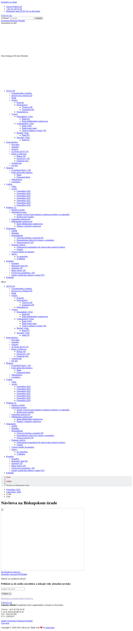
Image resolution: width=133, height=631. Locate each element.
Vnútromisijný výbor (25, 123)
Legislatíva (15, 182)
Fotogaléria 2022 (24, 198)
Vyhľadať (5, 18)
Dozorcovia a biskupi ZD (21, 95)
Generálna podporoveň (20, 219)
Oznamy (14, 149)
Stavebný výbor (23, 137)
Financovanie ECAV (25, 242)
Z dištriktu (21, 259)
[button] (66, 23)
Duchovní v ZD (23, 158)
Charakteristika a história (21, 93)
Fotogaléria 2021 (24, 200)
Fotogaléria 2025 (24, 191)
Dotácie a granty (18, 210)
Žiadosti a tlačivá (18, 245)
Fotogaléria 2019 (24, 205)
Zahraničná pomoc (19, 212)
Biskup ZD (21, 156)
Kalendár (10, 277)
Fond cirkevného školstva (21, 172)
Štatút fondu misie (29, 128)
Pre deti (14, 165)
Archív (14, 189)
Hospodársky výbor (25, 116)
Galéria (9, 184)
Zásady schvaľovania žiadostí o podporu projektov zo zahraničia (43, 214)
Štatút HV (26, 119)
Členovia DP (27, 107)
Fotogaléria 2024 (24, 193)
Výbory (14, 114)
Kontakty (10, 261)
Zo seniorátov (22, 256)
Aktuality (15, 147)
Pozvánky (15, 144)
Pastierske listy (23, 161)
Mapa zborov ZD (18, 270)
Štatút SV (26, 140)
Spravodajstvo (12, 142)
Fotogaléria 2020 (24, 203)
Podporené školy (23, 177)
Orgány (14, 100)
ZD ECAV (10, 91)
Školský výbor (23, 133)
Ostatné (20, 249)
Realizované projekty (25, 217)
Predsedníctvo (22, 112)
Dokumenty (11, 228)
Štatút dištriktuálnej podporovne (35, 121)
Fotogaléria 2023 (24, 196)
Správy (14, 254)
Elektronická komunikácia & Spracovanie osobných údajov (41, 247)
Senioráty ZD (17, 268)
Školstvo (9, 168)
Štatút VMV (27, 126)
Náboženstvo (16, 179)
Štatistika (15, 233)
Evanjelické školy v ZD (21, 170)
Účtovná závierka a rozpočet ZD (30, 238)
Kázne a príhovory (19, 154)
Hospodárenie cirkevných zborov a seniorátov (35, 240)
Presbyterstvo (22, 105)
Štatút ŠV (26, 135)
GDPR (14, 231)
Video (13, 186)
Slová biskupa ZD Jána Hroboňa (14, 56)
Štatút (13, 98)
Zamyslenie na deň (8, 23)
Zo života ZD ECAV (20, 151)
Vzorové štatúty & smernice (22, 252)
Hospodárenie (17, 235)
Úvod (8, 477)
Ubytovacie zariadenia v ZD (23, 273)
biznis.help (50, 628)
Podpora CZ (11, 207)
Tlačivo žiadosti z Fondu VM (34, 130)
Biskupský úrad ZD (19, 266)
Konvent (20, 102)
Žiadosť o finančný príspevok (29, 226)
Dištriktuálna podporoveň (21, 221)
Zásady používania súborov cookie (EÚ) (28, 275)
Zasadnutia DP (28, 109)
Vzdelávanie (16, 163)
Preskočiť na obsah (9, 2)
